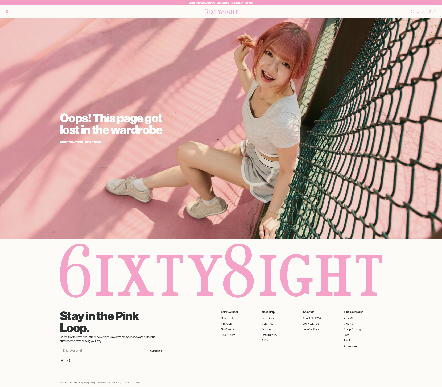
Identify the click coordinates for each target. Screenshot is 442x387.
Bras (346, 335)
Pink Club (226, 323)
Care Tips (267, 323)
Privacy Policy (115, 382)
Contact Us (227, 318)
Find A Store (228, 335)
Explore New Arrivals (71, 141)
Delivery (266, 329)
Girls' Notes (228, 329)
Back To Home (93, 141)
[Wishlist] (429, 11)
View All (348, 318)
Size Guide (268, 318)
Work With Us (311, 323)
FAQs (265, 340)
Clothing (349, 323)
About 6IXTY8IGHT (314, 318)
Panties (348, 340)
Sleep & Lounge (353, 329)
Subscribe (156, 350)
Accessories (351, 346)
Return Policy (269, 335)
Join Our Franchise (313, 329)
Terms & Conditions (132, 382)
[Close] (437, 2)
